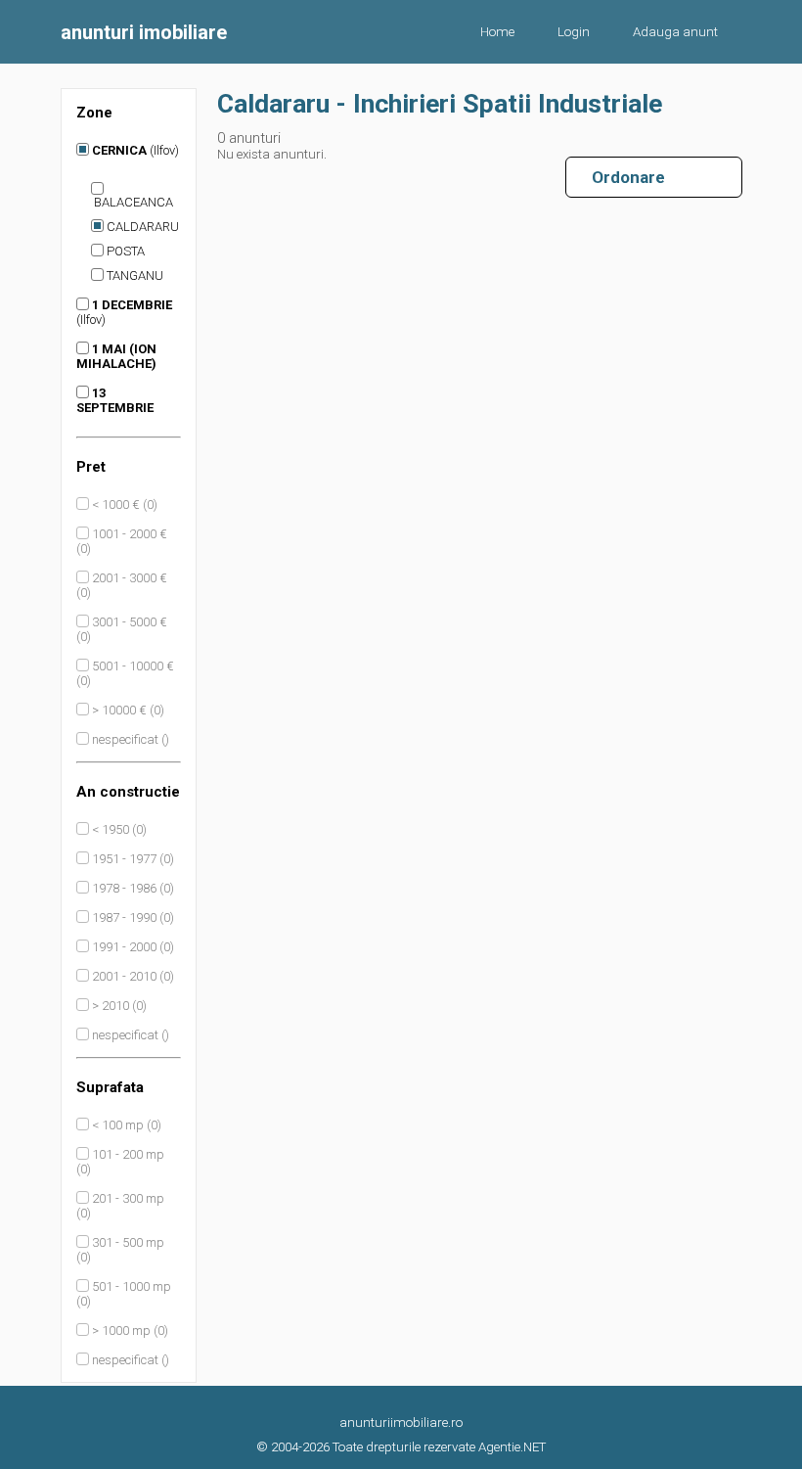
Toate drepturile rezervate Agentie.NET (439, 1447)
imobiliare (144, 32)
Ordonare (620, 177)
